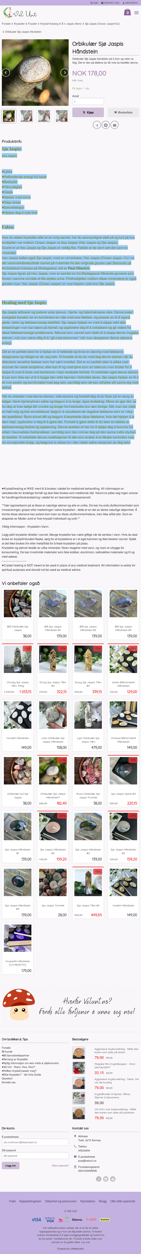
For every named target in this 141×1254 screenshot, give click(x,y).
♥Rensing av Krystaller (15, 1059)
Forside (6, 23)
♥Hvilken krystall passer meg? (19, 1071)
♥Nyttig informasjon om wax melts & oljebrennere (30, 1063)
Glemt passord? (60, 1165)
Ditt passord (9, 1150)
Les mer (85, 1242)
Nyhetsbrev (87, 1201)
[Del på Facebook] (97, 125)
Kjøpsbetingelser (30, 1201)
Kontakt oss (8, 1082)
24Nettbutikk (77, 1248)
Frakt (12, 1201)
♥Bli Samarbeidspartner (15, 1055)
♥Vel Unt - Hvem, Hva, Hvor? (18, 1067)
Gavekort (7, 1078)
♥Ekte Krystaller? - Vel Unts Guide (21, 1074)
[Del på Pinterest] (106, 125)
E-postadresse (10, 1136)
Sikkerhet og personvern (61, 1201)
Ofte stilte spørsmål (122, 1201)
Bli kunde (7, 1051)
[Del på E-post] (115, 125)
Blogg (103, 1201)
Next (68, 72)
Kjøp (90, 112)
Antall (75, 96)
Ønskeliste (125, 112)
